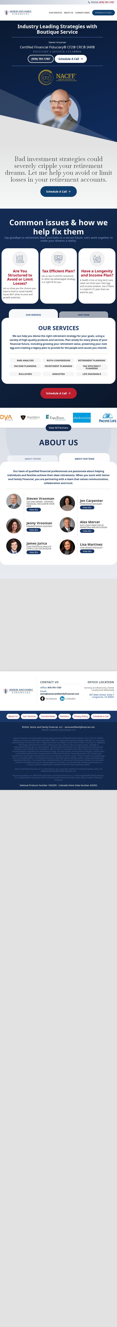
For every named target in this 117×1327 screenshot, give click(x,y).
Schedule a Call (101, 716)
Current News (48, 716)
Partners (64, 716)
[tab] (33, 313)
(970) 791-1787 (102, 2)
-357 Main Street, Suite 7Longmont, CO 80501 (99, 692)
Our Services (29, 716)
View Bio (33, 509)
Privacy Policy (81, 716)
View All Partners (58, 427)
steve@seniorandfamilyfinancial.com (59, 692)
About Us (13, 716)
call (89, 2)
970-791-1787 (50, 687)
